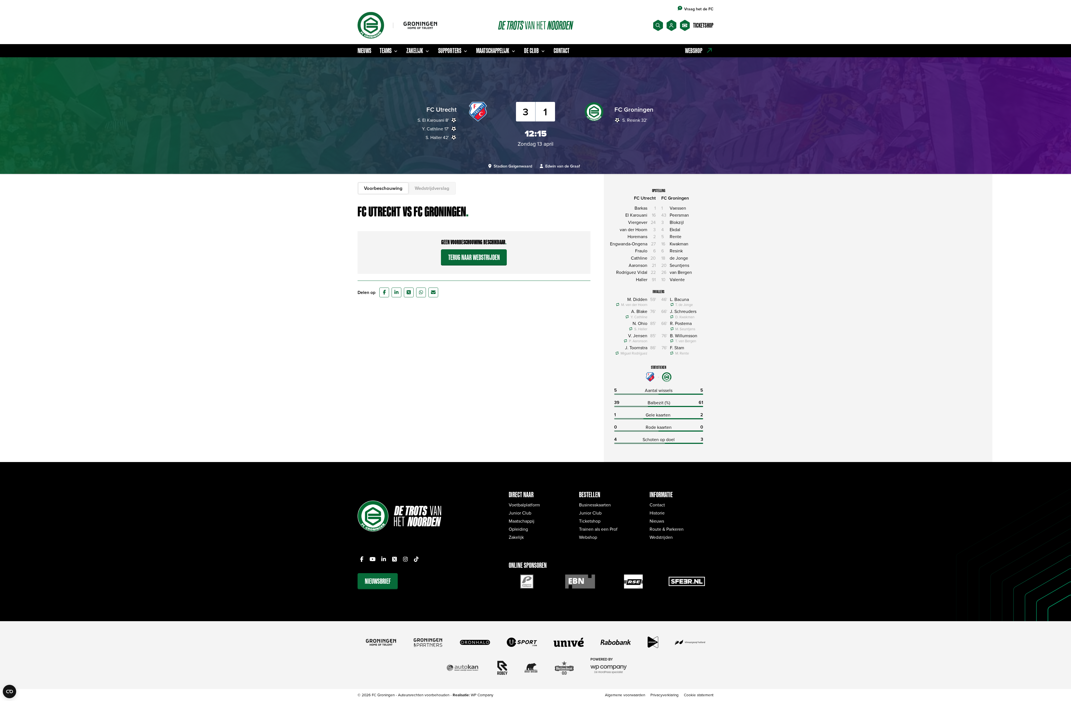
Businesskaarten (595, 505)
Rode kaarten (659, 427)
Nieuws (364, 50)
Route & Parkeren (667, 529)
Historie (657, 513)
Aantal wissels (658, 390)
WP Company (482, 694)
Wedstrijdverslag (432, 188)
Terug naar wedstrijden (474, 257)
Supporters (449, 50)
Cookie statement (698, 694)
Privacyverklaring (664, 694)
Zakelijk (414, 50)
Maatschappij (521, 521)
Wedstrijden (661, 537)
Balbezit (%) (659, 402)
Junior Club (520, 513)
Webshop (588, 537)
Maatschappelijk (492, 50)
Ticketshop (589, 521)
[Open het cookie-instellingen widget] (9, 691)
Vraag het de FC (698, 9)
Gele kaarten (658, 415)
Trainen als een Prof (598, 529)
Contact (562, 50)
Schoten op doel (659, 439)
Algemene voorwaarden (625, 694)
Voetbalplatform (524, 505)
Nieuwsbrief (378, 581)
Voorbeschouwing (383, 188)
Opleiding (518, 529)
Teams (386, 50)
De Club (531, 50)
